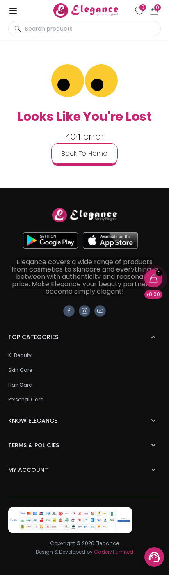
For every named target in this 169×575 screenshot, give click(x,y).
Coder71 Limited (113, 551)
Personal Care (25, 399)
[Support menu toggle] (154, 557)
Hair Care (20, 384)
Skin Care (20, 370)
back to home (84, 153)
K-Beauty (20, 355)
